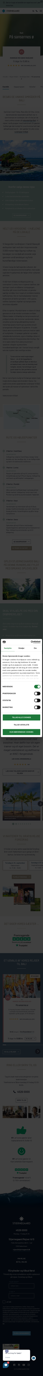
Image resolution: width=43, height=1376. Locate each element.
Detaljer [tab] (22, 648)
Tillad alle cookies (21, 717)
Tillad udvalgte (21, 725)
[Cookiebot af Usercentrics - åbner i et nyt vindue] (30, 642)
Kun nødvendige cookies (21, 732)
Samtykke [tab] (8, 648)
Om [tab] (35, 648)
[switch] (37, 693)
